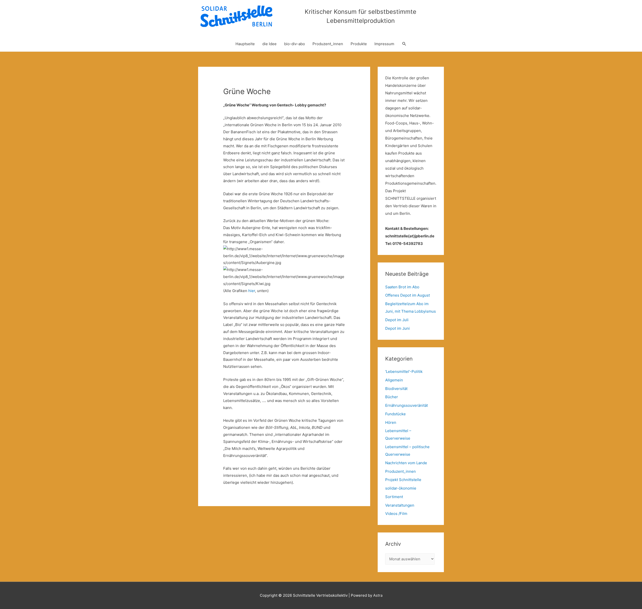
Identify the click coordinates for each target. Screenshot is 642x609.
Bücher (391, 396)
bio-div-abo (294, 43)
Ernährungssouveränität (406, 405)
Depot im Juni (397, 328)
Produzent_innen (327, 43)
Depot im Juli (397, 319)
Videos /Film (396, 513)
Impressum (384, 43)
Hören (390, 422)
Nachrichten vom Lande (406, 462)
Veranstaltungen (399, 505)
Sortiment (394, 496)
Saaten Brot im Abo (402, 287)
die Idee (269, 43)
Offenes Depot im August (407, 295)
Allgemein (394, 380)
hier (251, 290)
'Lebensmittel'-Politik (404, 371)
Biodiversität (396, 388)
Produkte (359, 43)
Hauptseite (245, 43)
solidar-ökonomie (400, 488)
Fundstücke (395, 414)
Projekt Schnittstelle (403, 479)
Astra (377, 595)
